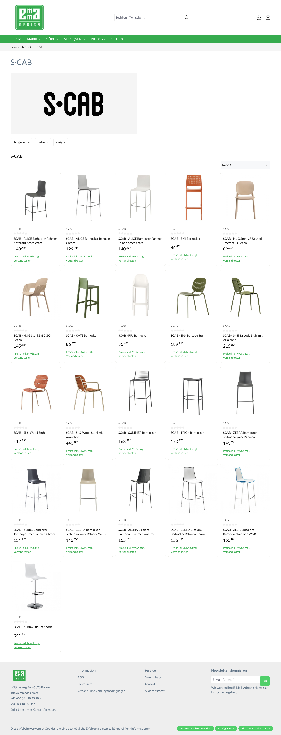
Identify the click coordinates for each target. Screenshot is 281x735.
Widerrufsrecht (154, 691)
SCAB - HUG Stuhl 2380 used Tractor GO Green (242, 240)
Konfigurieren (226, 728)
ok (265, 681)
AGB (80, 677)
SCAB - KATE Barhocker (81, 335)
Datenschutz (152, 677)
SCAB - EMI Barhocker (185, 238)
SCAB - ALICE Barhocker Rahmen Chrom (88, 240)
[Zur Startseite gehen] (30, 17)
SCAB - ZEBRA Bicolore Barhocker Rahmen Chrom (188, 532)
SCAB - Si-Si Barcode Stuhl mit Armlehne (243, 337)
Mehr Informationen (136, 728)
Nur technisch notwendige (195, 728)
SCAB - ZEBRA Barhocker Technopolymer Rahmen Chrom (34, 532)
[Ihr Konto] (259, 17)
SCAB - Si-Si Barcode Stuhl (188, 335)
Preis (58, 142)
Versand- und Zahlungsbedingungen (101, 691)
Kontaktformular (44, 709)
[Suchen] (186, 17)
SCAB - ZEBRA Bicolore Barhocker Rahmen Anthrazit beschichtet (137, 532)
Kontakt (149, 684)
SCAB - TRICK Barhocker (187, 432)
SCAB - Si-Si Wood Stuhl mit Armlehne (84, 435)
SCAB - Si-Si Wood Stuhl (29, 432)
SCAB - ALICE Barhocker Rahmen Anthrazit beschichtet (36, 240)
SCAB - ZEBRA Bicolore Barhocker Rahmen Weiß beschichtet (239, 532)
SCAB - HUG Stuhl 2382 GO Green (32, 337)
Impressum (84, 684)
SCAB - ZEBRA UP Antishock (33, 627)
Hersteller (19, 142)
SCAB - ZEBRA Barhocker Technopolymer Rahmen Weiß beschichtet (86, 532)
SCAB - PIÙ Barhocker (133, 335)
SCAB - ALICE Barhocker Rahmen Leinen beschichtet (140, 240)
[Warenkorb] (268, 17)
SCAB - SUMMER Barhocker (137, 432)
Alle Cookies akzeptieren (255, 728)
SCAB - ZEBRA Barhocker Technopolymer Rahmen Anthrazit (240, 435)
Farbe (41, 142)
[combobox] (148, 17)
